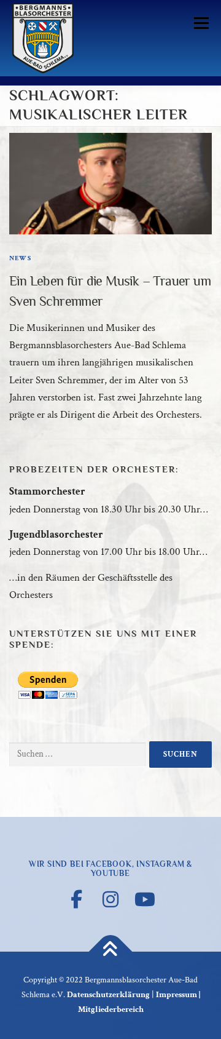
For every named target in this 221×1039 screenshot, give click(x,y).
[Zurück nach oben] (111, 952)
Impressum (176, 994)
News (20, 258)
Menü (198, 23)
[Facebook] (76, 899)
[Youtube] (145, 899)
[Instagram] (110, 899)
